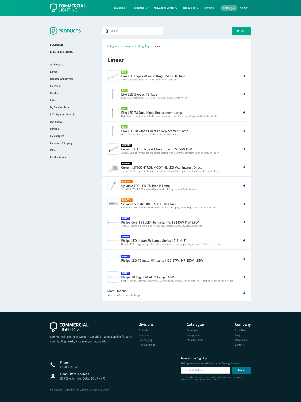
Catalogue (229, 8)
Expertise (240, 330)
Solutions (143, 335)
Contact (244, 8)
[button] (121, 8)
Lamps (127, 46)
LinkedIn (69, 389)
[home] (69, 8)
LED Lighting (142, 46)
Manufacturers (195, 340)
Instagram (56, 389)
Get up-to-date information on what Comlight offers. (210, 363)
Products (143, 330)
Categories (113, 46)
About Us (209, 8)
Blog (237, 335)
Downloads (241, 340)
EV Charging (145, 340)
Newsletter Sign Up (194, 358)
